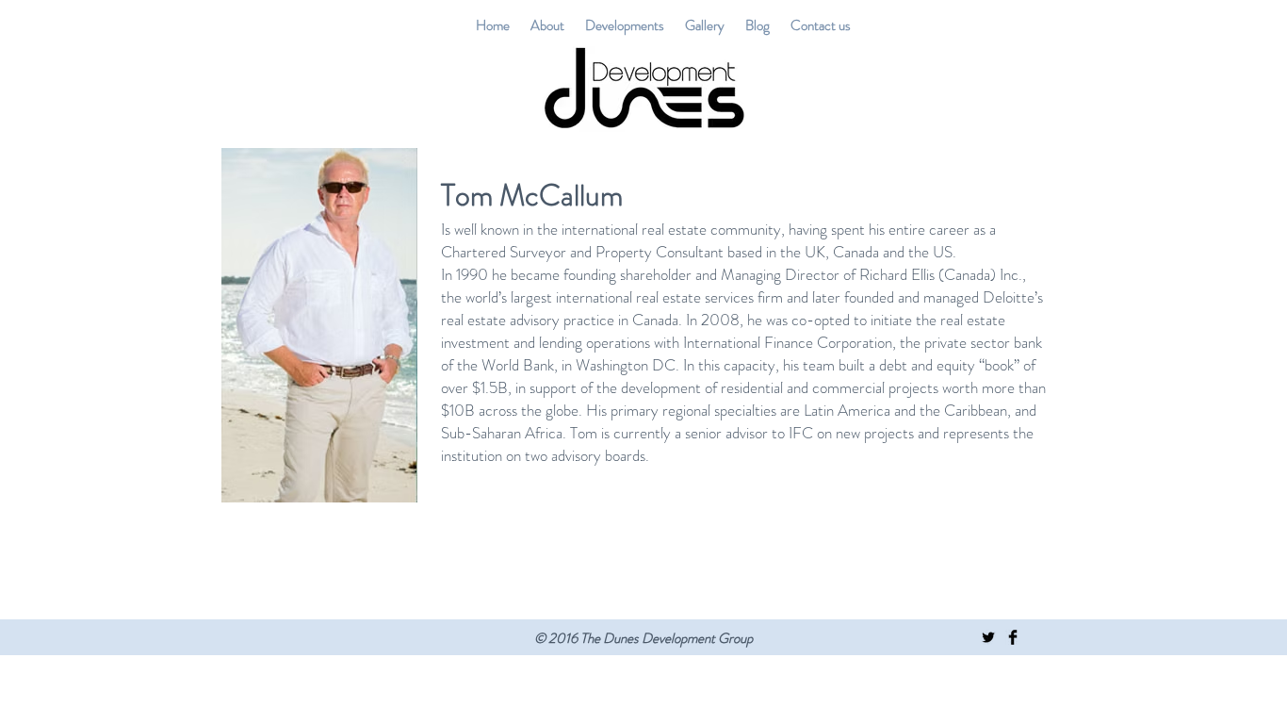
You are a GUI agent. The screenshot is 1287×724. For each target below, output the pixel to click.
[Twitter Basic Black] (988, 637)
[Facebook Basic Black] (1012, 637)
